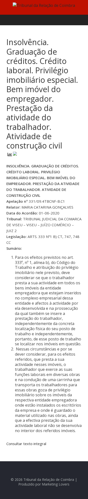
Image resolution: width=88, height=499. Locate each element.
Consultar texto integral (26, 443)
